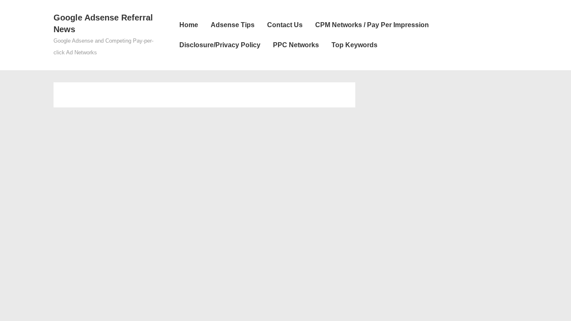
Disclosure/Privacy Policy (219, 44)
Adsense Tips (233, 24)
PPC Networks (296, 44)
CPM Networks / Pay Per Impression (372, 24)
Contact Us (285, 24)
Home (188, 24)
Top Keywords (354, 44)
